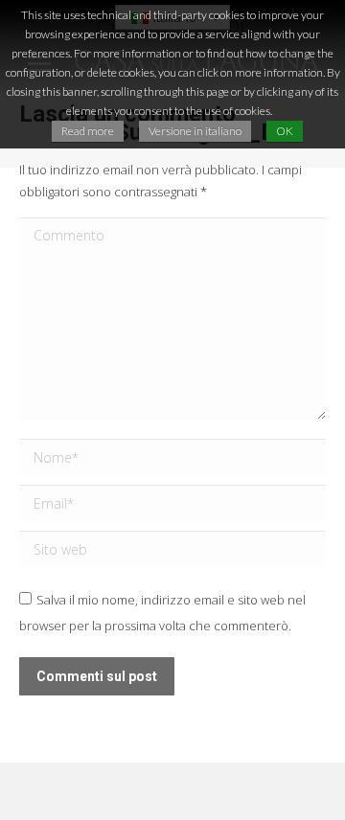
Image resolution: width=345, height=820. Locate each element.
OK (284, 131)
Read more (87, 131)
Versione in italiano (195, 131)
